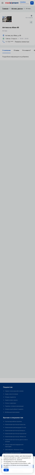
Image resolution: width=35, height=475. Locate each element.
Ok (6, 470)
